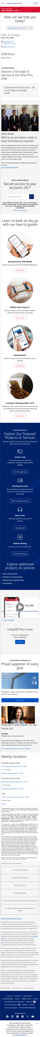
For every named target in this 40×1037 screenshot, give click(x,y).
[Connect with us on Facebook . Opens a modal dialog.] (7, 1016)
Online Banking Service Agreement (11, 918)
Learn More (20, 642)
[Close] (37, 1023)
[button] (3, 3)
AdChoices (29, 1001)
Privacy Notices (22, 1035)
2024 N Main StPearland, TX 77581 (10, 43)
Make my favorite (9, 47)
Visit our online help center (9, 167)
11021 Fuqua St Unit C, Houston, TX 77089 (15, 797)
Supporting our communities (17, 28)
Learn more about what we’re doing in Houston (15, 748)
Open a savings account (10, 574)
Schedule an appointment (9, 773)
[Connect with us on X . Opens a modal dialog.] (28, 1016)
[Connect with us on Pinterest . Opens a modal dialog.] (22, 1016)
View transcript (9, 620)
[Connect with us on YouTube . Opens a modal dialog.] (33, 1016)
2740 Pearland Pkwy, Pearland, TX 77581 (14, 766)
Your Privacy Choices (11, 1005)
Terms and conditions (20, 210)
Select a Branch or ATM (9, 10)
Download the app (20, 554)
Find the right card (20, 472)
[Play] (20, 607)
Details (21, 773)
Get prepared (20, 528)
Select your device (14, 197)
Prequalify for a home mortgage (13, 577)
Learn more (20, 270)
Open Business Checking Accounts (13, 580)
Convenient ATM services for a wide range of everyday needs (20, 87)
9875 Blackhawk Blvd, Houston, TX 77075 (14, 782)
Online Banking (7, 583)
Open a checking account (20, 501)
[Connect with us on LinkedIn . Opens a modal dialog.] (17, 1016)
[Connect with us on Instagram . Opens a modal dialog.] (12, 1016)
